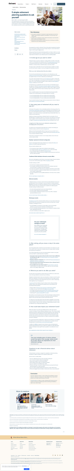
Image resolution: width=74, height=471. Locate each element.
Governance (19, 455)
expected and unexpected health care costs (41, 120)
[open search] (51, 4)
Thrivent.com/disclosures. (14, 459)
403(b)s (30, 144)
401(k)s (55, 142)
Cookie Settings (13, 455)
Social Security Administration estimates (36, 110)
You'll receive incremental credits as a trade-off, (46, 86)
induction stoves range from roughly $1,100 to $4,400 (46, 287)
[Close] (29, 465)
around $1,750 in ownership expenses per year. (50, 290)
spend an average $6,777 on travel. (42, 292)
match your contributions (43, 149)
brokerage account (33, 200)
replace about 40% (56, 132)
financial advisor (34, 380)
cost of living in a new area (53, 264)
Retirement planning (23, 7)
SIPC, (28, 458)
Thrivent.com (22, 461)
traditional (48, 160)
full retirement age (48, 78)
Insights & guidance (15, 7)
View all (55, 391)
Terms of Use (32, 455)
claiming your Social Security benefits (35, 75)
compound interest (47, 150)
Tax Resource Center (23, 455)
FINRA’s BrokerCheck (27, 461)
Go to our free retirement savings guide (40, 234)
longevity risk (46, 128)
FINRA (25, 458)
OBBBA (36, 324)
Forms (16, 455)
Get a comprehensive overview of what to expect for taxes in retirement (40, 330)
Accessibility (28, 455)
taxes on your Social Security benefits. (46, 322)
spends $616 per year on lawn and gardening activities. (48, 291)
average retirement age (53, 62)
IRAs (30, 159)
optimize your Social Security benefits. (37, 101)
